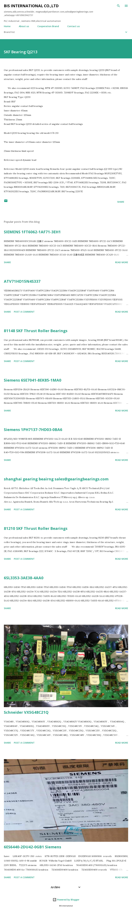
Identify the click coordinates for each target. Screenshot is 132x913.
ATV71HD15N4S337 (22, 281)
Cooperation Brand (48, 26)
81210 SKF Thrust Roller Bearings (35, 528)
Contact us (73, 26)
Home (7, 26)
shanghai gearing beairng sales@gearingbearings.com (56, 479)
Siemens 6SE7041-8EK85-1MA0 (32, 380)
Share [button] (120, 201)
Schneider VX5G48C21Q (26, 712)
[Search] (118, 6)
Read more (121, 262)
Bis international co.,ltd (31, 5)
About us (24, 26)
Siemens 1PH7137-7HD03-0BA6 (33, 429)
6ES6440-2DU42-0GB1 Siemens (32, 846)
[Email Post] (6, 201)
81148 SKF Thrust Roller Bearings (35, 330)
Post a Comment (24, 311)
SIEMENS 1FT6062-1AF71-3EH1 (32, 231)
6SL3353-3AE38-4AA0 (23, 577)
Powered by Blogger (68, 899)
